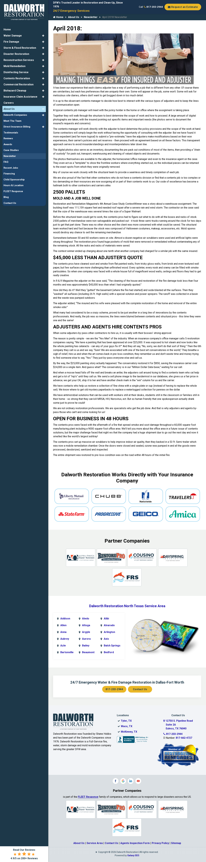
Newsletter (91, 17)
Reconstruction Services (19, 60)
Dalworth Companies (15, 114)
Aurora (86, 638)
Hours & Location (13, 185)
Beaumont (88, 652)
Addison (65, 618)
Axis (106, 638)
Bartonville (67, 652)
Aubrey (64, 638)
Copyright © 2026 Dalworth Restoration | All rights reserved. (128, 852)
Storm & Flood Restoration (20, 47)
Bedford (109, 652)
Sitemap (176, 843)
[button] (43, 36)
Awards (8, 144)
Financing (9, 173)
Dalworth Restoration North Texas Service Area (127, 606)
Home (59, 17)
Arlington (109, 632)
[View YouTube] (138, 781)
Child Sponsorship (14, 179)
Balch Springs (112, 645)
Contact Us (140, 689)
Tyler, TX (126, 720)
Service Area (95, 843)
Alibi (106, 618)
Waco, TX (126, 726)
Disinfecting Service (16, 72)
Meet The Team (12, 120)
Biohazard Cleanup (15, 90)
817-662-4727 (184, 737)
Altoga (86, 625)
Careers (9, 102)
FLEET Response (88, 796)
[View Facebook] (115, 781)
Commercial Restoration (18, 84)
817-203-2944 (154, 6)
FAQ (6, 161)
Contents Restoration (17, 78)
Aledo (85, 618)
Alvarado (109, 625)
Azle (63, 645)
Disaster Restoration (16, 53)
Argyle (86, 632)
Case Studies (11, 150)
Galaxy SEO (133, 855)
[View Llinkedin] (131, 781)
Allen (63, 625)
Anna (63, 632)
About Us (73, 17)
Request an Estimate (184, 7)
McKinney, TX (129, 731)
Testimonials (11, 132)
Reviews (8, 138)
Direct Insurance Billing (17, 126)
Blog (6, 197)
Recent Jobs (11, 167)
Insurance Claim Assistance (20, 96)
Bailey (85, 645)
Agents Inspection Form (135, 843)
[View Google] (123, 781)
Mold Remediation (14, 66)
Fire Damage (11, 41)
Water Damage (13, 35)
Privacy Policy (160, 843)
